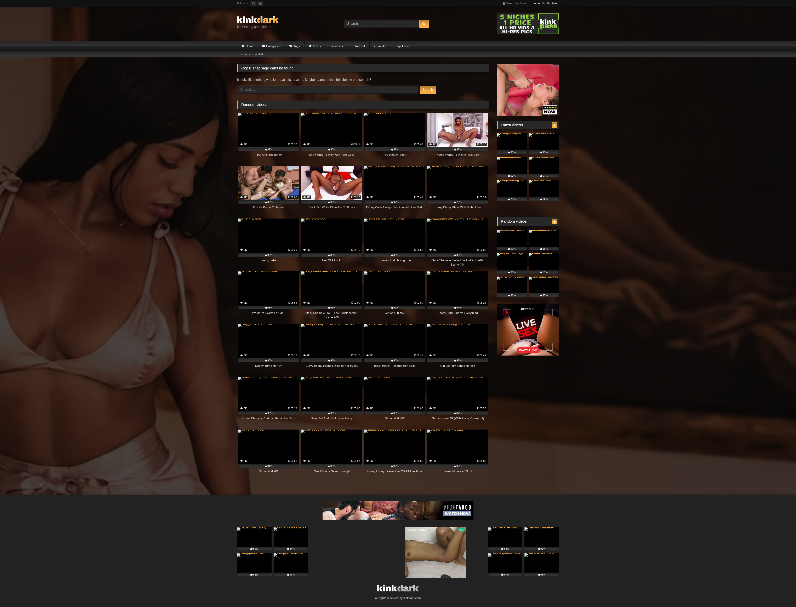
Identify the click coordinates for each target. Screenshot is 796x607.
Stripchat (359, 46)
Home (250, 46)
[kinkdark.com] (258, 20)
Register (552, 3)
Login (536, 3)
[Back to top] (783, 595)
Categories (273, 46)
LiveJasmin (337, 46)
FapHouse (402, 46)
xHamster (380, 46)
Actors (317, 46)
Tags (297, 46)
